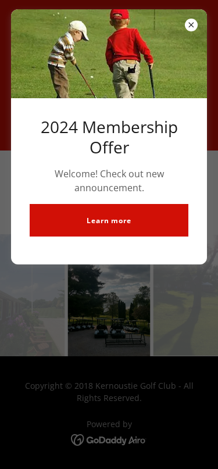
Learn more (109, 220)
